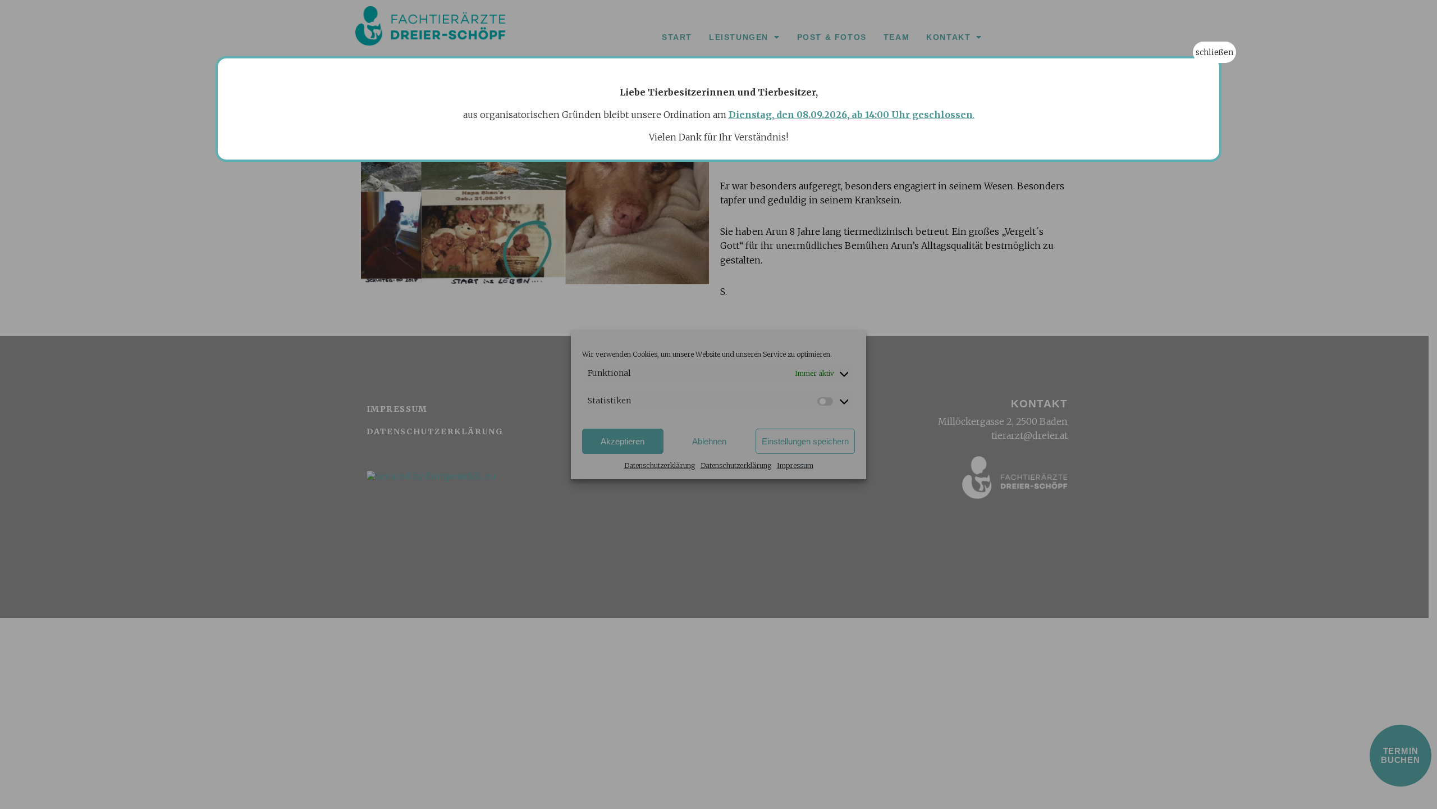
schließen (1214, 52)
